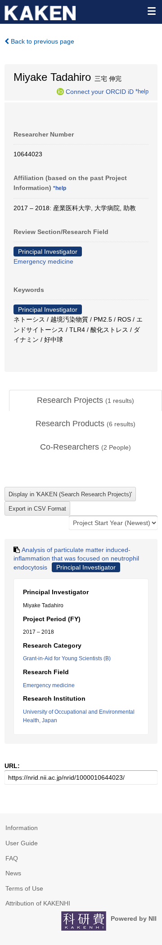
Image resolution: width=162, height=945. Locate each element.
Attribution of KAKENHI (37, 903)
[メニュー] (151, 10)
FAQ (11, 858)
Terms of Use (24, 888)
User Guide (21, 843)
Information (21, 827)
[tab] (85, 400)
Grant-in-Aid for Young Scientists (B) (67, 658)
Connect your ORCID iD (100, 91)
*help (141, 91)
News (13, 873)
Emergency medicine (43, 261)
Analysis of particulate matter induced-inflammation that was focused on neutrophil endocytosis (76, 558)
